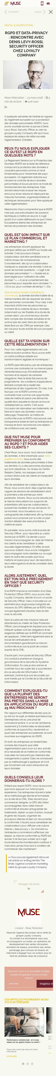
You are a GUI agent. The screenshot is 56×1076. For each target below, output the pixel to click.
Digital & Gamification (18, 25)
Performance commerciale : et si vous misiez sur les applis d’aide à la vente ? (23, 1041)
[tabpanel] (24, 1033)
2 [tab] (27, 1064)
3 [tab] (32, 1064)
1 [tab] (23, 1064)
